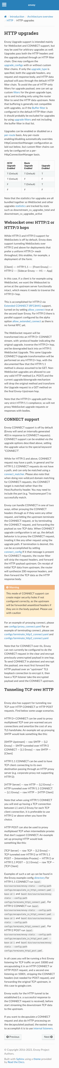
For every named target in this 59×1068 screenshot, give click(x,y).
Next (47, 1037)
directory (39, 878)
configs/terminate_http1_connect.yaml (26, 634)
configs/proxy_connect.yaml (25, 626)
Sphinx (20, 1059)
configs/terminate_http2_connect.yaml (26, 638)
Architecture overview (40, 16)
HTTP (10, 20)
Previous (14, 1037)
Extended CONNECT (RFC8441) (22, 306)
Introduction (17, 16)
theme (37, 1059)
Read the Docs (16, 1062)
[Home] (5, 16)
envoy (31, 5)
